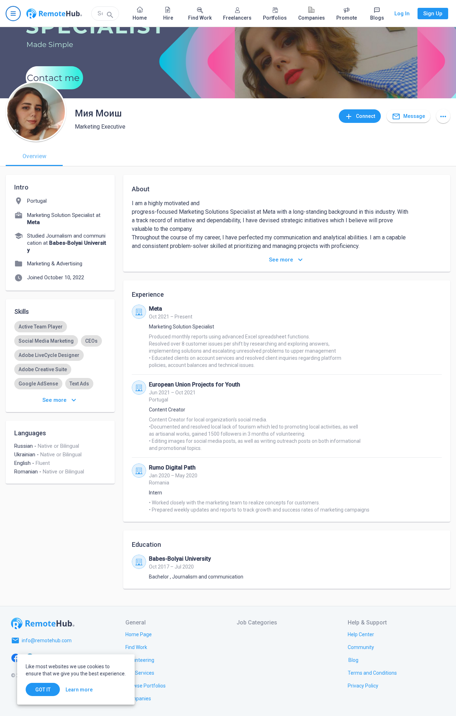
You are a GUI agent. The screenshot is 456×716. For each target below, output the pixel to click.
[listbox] (60, 362)
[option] (40, 326)
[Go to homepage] (54, 13)
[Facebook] (16, 657)
